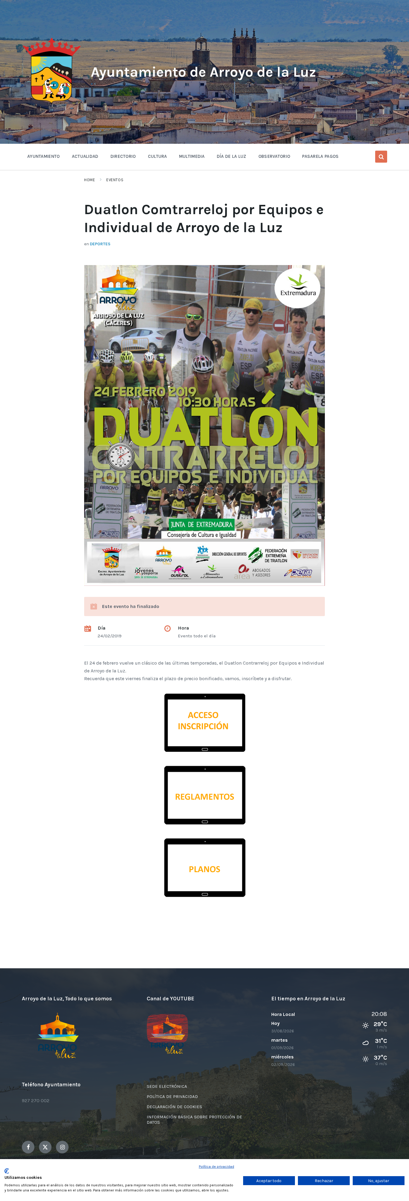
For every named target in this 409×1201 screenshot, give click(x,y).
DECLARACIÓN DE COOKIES (174, 1106)
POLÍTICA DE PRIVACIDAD (172, 1096)
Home (89, 180)
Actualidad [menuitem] (85, 156)
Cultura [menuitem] (157, 156)
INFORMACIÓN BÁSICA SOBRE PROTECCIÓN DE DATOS (194, 1119)
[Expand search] (381, 157)
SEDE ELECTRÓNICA (167, 1086)
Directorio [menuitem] (123, 156)
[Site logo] (52, 104)
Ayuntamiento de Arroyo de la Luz (203, 71)
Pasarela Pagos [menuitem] (320, 156)
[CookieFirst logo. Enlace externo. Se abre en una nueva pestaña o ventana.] (6, 1171)
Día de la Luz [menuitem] (231, 156)
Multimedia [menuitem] (192, 156)
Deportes (100, 243)
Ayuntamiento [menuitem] (43, 156)
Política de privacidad (216, 1166)
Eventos (114, 180)
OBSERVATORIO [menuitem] (274, 156)
